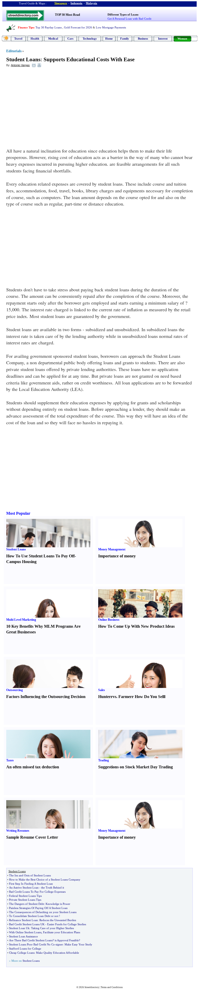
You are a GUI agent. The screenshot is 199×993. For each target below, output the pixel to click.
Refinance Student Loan (23, 920)
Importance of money (117, 556)
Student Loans (23, 59)
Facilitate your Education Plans (61, 932)
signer (59, 944)
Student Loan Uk (19, 928)
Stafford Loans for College (25, 948)
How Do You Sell (149, 696)
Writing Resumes (17, 830)
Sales (101, 690)
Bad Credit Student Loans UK (27, 924)
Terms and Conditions (112, 987)
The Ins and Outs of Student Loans (30, 875)
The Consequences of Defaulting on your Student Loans (42, 912)
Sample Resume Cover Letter (32, 837)
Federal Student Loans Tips (25, 895)
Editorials (14, 51)
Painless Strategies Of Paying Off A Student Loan (38, 907)
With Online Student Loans (25, 932)
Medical (53, 38)
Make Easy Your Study (78, 944)
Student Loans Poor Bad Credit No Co (32, 944)
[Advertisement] (48, 109)
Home (109, 38)
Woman (182, 38)
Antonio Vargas (20, 65)
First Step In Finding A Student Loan (31, 883)
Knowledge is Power (58, 903)
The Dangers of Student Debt (26, 903)
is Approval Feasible (67, 940)
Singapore (60, 3)
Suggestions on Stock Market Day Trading (135, 767)
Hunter (104, 696)
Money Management (111, 549)
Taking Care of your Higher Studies (52, 928)
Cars (70, 38)
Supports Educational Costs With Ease (89, 59)
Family (124, 38)
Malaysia (91, 3)
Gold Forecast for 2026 (78, 27)
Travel (18, 38)
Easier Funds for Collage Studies (66, 924)
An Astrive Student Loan (24, 887)
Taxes (10, 760)
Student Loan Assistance (23, 936)
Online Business (108, 619)
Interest (163, 38)
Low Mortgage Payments (111, 27)
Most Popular (18, 513)
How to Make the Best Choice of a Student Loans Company (44, 879)
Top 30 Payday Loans (48, 27)
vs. (115, 696)
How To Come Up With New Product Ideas (136, 626)
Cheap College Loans (21, 952)
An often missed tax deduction (32, 767)
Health (35, 38)
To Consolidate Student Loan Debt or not (33, 916)
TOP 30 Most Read (67, 15)
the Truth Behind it (52, 887)
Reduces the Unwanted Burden (57, 920)
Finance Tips (26, 27)
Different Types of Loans (123, 14)
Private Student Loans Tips (25, 899)
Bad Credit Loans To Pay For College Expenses (37, 891)
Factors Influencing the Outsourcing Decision (46, 696)
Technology (90, 38)
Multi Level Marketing (21, 619)
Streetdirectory (91, 987)
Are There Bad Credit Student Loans (31, 940)
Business (143, 38)
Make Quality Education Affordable (57, 952)
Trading (103, 760)
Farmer (125, 696)
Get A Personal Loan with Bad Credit (129, 18)
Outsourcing (14, 690)
